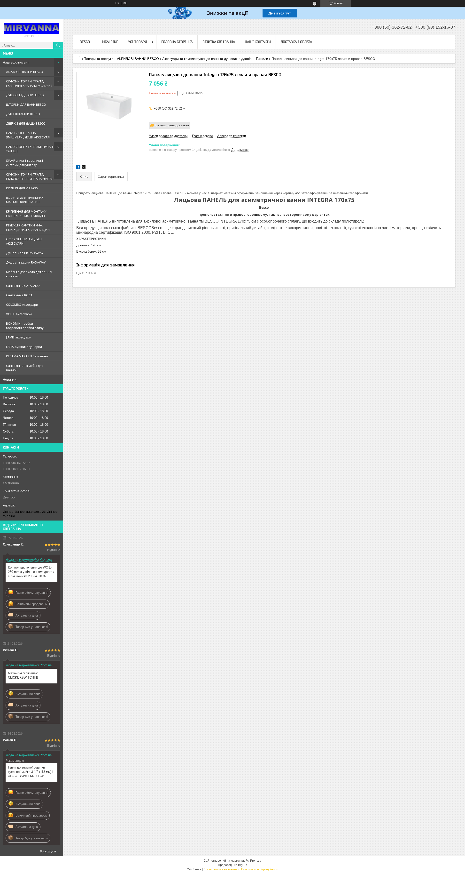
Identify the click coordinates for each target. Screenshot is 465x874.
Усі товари (137, 42)
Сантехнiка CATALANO (23, 285)
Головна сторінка (177, 42)
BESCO (85, 42)
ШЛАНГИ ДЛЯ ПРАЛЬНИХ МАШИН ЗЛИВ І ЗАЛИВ (24, 199)
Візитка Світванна (218, 42)
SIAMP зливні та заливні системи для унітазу (24, 162)
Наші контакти (258, 42)
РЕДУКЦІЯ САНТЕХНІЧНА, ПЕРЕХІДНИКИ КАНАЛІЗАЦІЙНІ (28, 227)
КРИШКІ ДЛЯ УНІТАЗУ (22, 188)
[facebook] (78, 168)
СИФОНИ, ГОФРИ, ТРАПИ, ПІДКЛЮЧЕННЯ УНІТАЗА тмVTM (29, 176)
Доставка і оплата (296, 42)
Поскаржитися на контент (221, 869)
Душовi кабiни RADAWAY (24, 253)
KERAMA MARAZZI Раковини (27, 356)
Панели (262, 59)
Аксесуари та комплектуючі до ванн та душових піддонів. (207, 59)
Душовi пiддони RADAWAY (26, 262)
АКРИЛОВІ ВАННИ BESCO (24, 72)
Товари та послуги (98, 59)
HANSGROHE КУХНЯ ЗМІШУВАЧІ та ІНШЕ (30, 148)
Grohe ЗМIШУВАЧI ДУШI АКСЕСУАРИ (24, 241)
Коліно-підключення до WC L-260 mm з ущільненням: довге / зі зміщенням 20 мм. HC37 (31, 572)
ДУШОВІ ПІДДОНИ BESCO (25, 95)
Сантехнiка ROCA (19, 295)
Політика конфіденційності (259, 869)
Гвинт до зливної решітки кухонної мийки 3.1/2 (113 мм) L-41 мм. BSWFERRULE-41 (31, 772)
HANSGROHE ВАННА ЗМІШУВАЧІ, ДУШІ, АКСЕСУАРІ (28, 135)
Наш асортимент (16, 62)
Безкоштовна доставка (172, 125)
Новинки (9, 379)
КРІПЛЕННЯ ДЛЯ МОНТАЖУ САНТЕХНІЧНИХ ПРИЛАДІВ (26, 213)
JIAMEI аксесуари (18, 337)
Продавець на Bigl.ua (232, 865)
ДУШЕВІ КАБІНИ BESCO (23, 114)
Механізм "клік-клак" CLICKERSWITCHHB (23, 675)
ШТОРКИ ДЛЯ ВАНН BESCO (26, 104)
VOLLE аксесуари (19, 314)
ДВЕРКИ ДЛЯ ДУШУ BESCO (26, 123)
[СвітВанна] (31, 28)
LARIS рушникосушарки (24, 347)
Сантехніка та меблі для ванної (24, 367)
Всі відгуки (48, 851)
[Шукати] (58, 45)
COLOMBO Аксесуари (22, 304)
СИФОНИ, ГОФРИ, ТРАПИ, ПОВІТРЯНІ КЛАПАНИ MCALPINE (29, 83)
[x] (83, 168)
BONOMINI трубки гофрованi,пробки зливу (25, 325)
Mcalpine (110, 42)
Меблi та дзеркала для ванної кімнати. (29, 274)
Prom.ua (255, 860)
